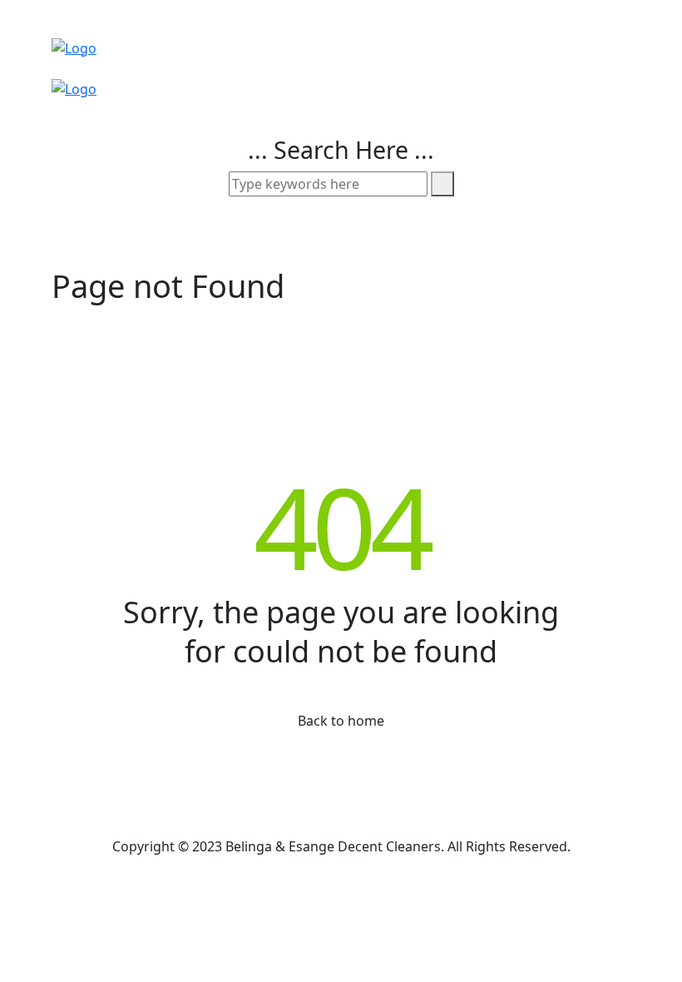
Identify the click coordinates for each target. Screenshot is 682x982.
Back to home (341, 721)
